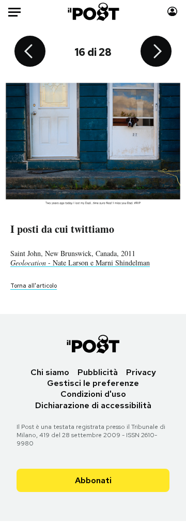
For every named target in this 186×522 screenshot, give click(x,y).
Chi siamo (49, 372)
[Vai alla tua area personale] (172, 11)
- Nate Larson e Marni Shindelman (80, 262)
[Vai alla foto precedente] (29, 52)
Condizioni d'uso (93, 394)
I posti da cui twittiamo (62, 228)
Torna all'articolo (33, 285)
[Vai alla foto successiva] (156, 52)
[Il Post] (93, 12)
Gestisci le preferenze (93, 383)
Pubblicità (98, 372)
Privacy (141, 372)
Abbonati (93, 480)
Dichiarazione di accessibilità (93, 405)
